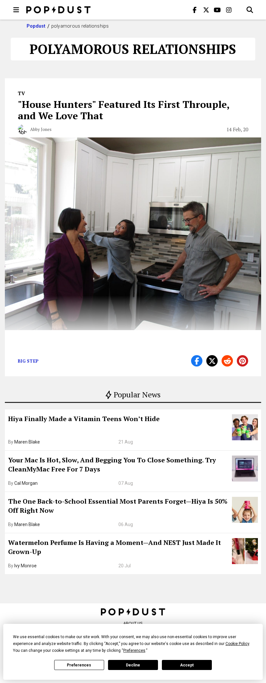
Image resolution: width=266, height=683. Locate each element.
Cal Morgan (26, 483)
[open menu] (16, 9)
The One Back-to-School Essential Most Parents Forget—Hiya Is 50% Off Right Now (117, 506)
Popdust (36, 26)
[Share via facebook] (196, 361)
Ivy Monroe (25, 565)
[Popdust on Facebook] (195, 9)
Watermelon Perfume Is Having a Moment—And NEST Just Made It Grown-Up (114, 547)
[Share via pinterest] (242, 361)
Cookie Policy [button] (237, 643)
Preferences (79, 665)
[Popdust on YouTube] (217, 9)
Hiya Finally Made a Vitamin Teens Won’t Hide (84, 418)
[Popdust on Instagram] (229, 9)
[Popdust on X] (206, 9)
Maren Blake (27, 442)
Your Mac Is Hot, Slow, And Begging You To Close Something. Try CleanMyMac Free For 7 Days (112, 464)
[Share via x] (212, 361)
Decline (133, 665)
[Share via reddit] (227, 361)
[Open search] (250, 9)
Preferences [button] (134, 650)
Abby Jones (41, 129)
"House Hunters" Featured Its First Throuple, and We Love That (123, 110)
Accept (187, 665)
